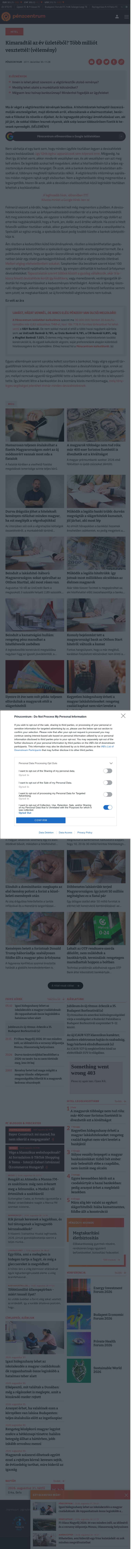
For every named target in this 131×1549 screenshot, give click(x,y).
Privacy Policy (84, 832)
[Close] (124, 717)
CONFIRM (41, 820)
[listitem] (65, 763)
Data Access (65, 832)
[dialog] (65, 774)
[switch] (107, 771)
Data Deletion (46, 832)
